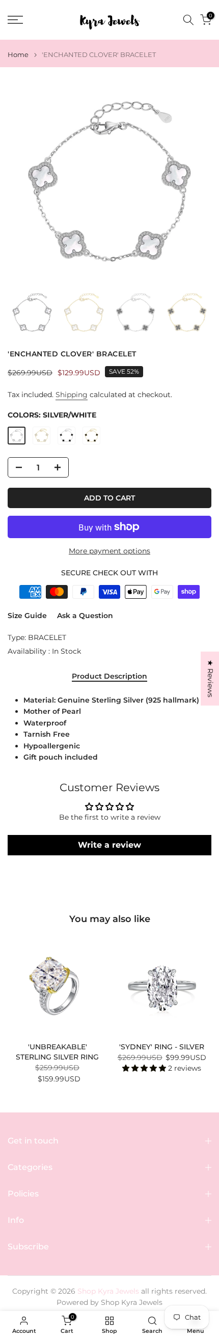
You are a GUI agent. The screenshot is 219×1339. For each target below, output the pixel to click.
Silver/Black (66, 435)
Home (18, 54)
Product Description (109, 676)
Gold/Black (91, 435)
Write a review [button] (109, 845)
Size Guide (27, 615)
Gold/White (41, 435)
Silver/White (16, 435)
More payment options (109, 550)
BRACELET (47, 637)
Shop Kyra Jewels (131, 1302)
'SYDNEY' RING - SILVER (161, 1046)
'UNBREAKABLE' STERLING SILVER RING (57, 1052)
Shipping (72, 394)
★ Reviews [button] (210, 679)
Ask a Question (85, 615)
